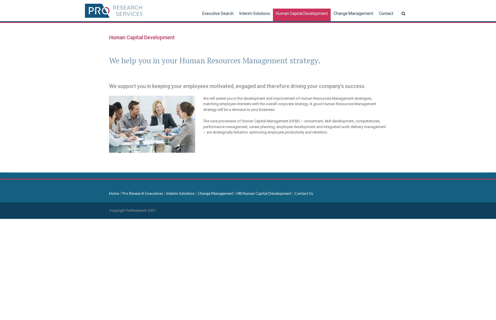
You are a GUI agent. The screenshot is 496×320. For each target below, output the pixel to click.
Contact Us (303, 193)
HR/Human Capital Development (264, 193)
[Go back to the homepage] (113, 11)
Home (114, 193)
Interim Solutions (180, 193)
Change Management (216, 193)
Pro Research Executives (143, 193)
